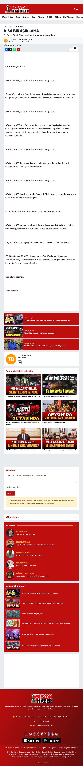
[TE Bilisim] (11, 359)
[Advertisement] (41, 671)
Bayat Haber (36, 752)
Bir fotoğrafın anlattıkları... (27, 566)
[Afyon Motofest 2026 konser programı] (59, 385)
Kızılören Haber (17, 757)
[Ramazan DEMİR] (10, 554)
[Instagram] (37, 734)
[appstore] (31, 740)
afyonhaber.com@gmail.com (43, 725)
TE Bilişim (47, 763)
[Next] (49, 734)
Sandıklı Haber (29, 757)
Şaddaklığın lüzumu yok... (26, 534)
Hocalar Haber (45, 754)
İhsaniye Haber (56, 754)
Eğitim (58, 17)
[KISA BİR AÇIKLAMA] (41, 45)
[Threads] (45, 734)
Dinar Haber (12, 754)
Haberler (7, 27)
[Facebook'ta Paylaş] (6, 49)
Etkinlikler (74, 748)
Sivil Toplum (68, 17)
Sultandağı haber (65, 757)
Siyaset (25, 17)
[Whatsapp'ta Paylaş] (14, 49)
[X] (30, 734)
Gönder (10, 493)
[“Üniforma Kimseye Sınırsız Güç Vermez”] (23, 438)
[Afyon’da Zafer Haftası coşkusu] (59, 410)
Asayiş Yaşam (38, 17)
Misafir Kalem (22, 563)
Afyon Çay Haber (12, 752)
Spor (18, 17)
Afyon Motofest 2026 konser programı (57, 396)
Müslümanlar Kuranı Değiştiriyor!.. (29, 555)
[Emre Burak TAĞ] (10, 543)
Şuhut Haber (53, 757)
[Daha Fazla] (18, 49)
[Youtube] (41, 734)
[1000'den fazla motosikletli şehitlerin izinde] (23, 385)
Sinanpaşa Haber (41, 757)
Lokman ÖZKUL (22, 531)
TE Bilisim (22, 357)
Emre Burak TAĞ (23, 542)
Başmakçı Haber (25, 752)
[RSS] (57, 734)
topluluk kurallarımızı (25, 500)
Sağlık (49, 17)
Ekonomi (60, 748)
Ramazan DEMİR (23, 552)
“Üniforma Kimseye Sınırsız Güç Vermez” (21, 450)
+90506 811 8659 (43, 721)
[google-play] (51, 740)
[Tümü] (76, 517)
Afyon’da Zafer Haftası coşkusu (54, 422)
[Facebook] (26, 734)
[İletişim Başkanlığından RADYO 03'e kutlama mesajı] (23, 410)
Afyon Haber (7, 17)
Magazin (67, 748)
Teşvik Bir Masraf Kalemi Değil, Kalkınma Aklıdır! (35, 545)
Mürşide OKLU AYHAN (25, 573)
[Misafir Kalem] (10, 564)
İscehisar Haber (68, 754)
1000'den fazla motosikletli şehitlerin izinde (23, 396)
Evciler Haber (34, 754)
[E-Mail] (20, 362)
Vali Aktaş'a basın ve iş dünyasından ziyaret (59, 450)
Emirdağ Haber (23, 754)
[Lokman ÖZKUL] (10, 533)
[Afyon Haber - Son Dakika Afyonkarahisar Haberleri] (17, 9)
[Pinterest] (34, 734)
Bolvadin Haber (47, 752)
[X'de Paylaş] (10, 49)
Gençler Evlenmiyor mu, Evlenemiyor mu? (32, 576)
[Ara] (74, 9)
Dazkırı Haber (71, 752)
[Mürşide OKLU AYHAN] (10, 575)
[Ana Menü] (77, 9)
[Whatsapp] (53, 734)
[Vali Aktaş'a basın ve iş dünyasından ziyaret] (59, 438)
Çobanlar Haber (59, 752)
